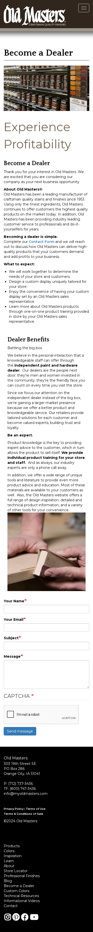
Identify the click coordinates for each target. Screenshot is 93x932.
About (9, 866)
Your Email (13, 619)
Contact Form (41, 241)
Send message (20, 731)
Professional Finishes (22, 876)
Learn (9, 861)
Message (12, 656)
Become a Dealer (19, 886)
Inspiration (13, 856)
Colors (9, 851)
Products (12, 846)
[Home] (34, 14)
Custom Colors (16, 891)
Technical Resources (21, 896)
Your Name (14, 601)
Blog (8, 881)
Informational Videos (22, 901)
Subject (11, 638)
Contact (11, 906)
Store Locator (16, 871)
